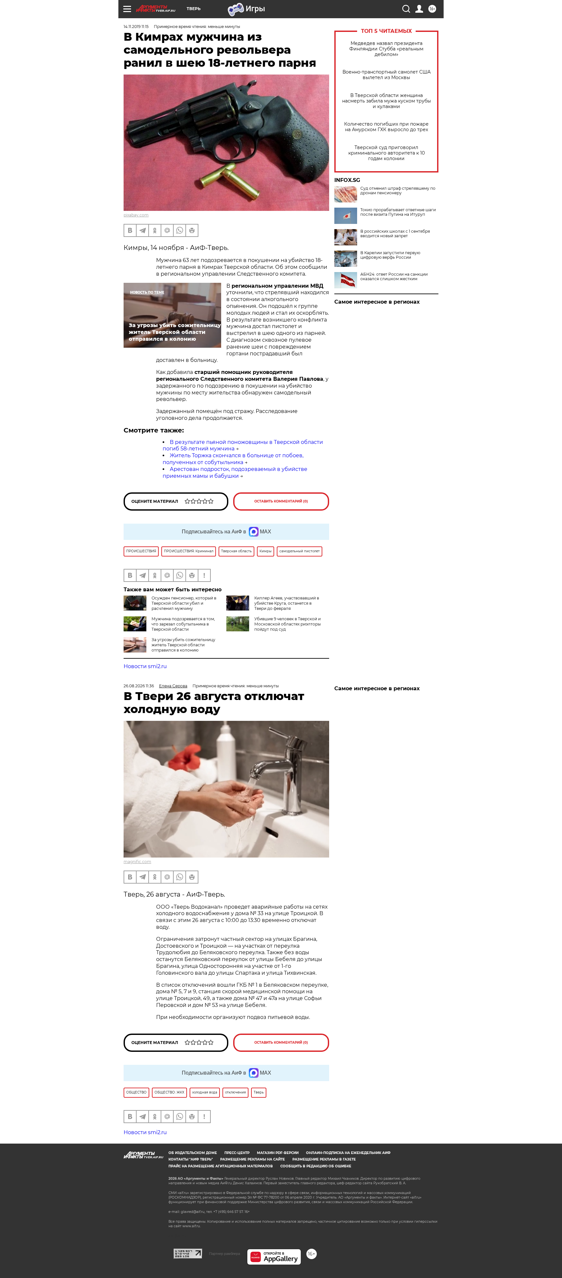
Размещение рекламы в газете (324, 1159)
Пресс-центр (236, 1153)
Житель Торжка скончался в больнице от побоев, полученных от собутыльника (233, 458)
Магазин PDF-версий (278, 1153)
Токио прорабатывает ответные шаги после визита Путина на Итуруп (398, 212)
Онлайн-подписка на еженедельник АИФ (348, 1153)
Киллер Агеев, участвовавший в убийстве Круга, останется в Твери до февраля (286, 603)
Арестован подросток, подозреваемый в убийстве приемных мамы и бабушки (235, 472)
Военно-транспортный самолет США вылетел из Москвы (386, 74)
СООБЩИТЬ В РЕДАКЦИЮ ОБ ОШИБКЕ (315, 1166)
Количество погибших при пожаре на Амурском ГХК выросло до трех (386, 126)
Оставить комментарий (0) (281, 501)
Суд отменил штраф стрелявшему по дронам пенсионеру (397, 190)
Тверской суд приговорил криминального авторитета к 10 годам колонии (386, 153)
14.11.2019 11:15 (136, 26)
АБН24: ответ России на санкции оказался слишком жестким (394, 276)
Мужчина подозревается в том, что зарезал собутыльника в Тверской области (183, 624)
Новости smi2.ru (145, 666)
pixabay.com (136, 215)
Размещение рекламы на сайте (252, 1159)
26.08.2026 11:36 (139, 685)
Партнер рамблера (224, 1254)
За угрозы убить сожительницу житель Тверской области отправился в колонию (183, 645)
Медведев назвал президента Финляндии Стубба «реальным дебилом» (386, 49)
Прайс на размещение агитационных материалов (220, 1166)
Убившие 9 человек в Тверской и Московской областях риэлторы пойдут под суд (287, 624)
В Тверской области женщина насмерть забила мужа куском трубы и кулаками (386, 101)
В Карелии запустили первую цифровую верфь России (390, 255)
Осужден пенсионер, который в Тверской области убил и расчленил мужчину (184, 603)
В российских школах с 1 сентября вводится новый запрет (395, 233)
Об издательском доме (192, 1153)
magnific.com (137, 861)
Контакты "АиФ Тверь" (190, 1159)
